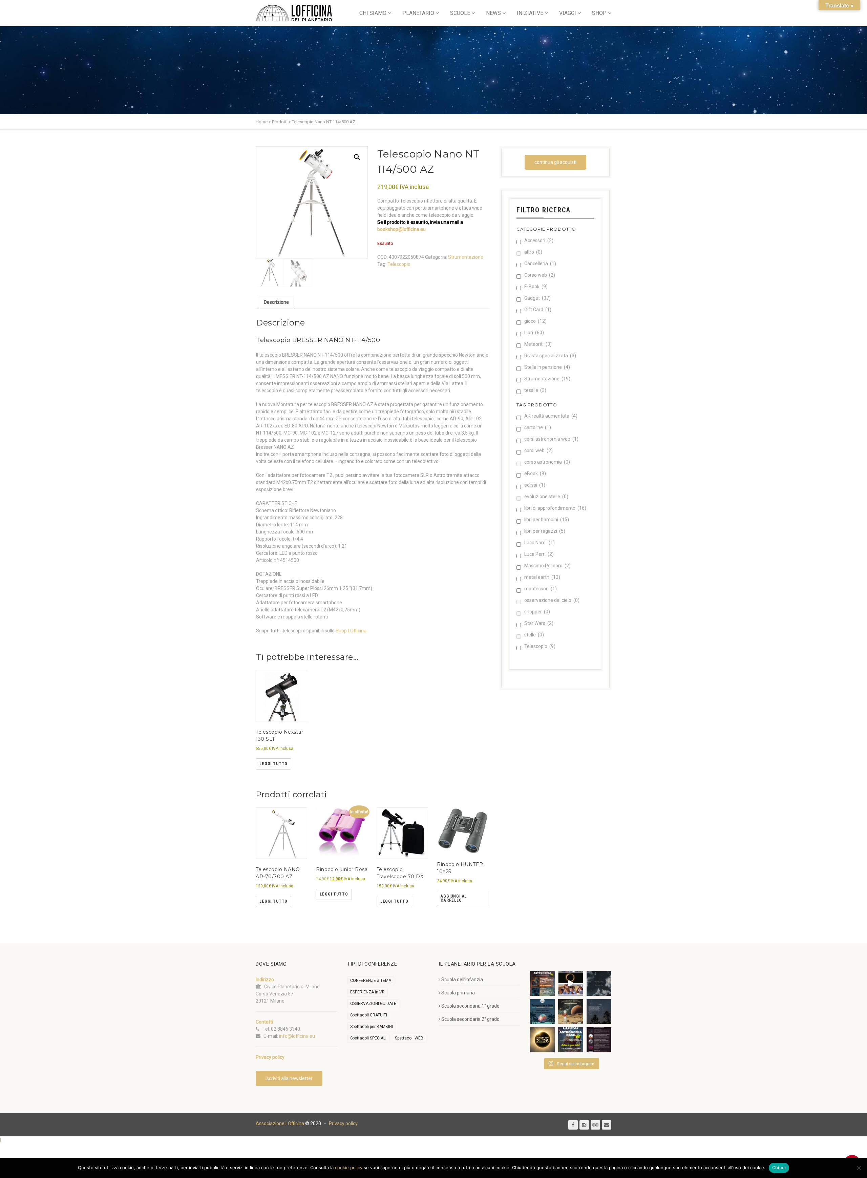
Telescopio (398, 264)
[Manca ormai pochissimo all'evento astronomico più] (542, 1039)
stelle (534, 634)
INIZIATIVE (530, 13)
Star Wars (538, 623)
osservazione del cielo (551, 600)
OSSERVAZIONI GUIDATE (373, 1003)
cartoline (537, 427)
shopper (537, 611)
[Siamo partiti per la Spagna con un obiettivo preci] (570, 983)
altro (533, 252)
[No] (858, 1167)
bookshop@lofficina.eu (401, 229)
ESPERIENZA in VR (367, 992)
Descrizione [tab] (276, 302)
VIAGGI (567, 13)
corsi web (538, 450)
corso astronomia (547, 462)
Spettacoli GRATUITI (368, 1015)
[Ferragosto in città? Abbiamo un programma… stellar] (542, 1011)
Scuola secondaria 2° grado (470, 1019)
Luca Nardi (539, 542)
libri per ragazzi (544, 531)
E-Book (536, 286)
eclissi (534, 485)
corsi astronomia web (551, 439)
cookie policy (348, 1167)
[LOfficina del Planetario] (294, 13)
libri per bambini (546, 519)
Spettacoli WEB (409, 1038)
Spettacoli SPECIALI (368, 1038)
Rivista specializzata (550, 355)
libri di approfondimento (555, 508)
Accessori (538, 240)
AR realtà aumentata (550, 416)
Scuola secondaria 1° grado (470, 1006)
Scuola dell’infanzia (462, 979)
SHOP (599, 13)
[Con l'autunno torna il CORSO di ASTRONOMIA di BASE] (570, 1039)
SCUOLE (460, 13)
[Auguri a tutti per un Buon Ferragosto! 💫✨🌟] (599, 983)
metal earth (542, 577)
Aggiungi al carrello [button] (454, 898)
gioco (535, 321)
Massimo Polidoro (547, 565)
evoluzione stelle (546, 496)
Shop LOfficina (351, 630)
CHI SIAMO (372, 13)
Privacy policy (343, 1123)
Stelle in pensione (547, 367)
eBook (535, 473)
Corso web (539, 275)
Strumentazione (465, 257)
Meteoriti (538, 344)
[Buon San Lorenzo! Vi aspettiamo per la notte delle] (599, 1011)
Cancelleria (540, 263)
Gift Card (537, 309)
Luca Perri (539, 554)
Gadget (537, 298)
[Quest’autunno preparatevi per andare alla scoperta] (542, 983)
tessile (535, 390)
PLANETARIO (418, 13)
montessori (540, 588)
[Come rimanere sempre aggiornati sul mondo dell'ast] (599, 1039)
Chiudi (779, 1167)
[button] (357, 157)
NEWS (493, 13)
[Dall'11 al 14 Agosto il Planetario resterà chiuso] (570, 1011)
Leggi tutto (273, 763)
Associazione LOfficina (280, 1123)
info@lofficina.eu (297, 1036)
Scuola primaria (458, 992)
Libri (534, 332)
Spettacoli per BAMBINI (371, 1026)
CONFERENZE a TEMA (370, 980)
